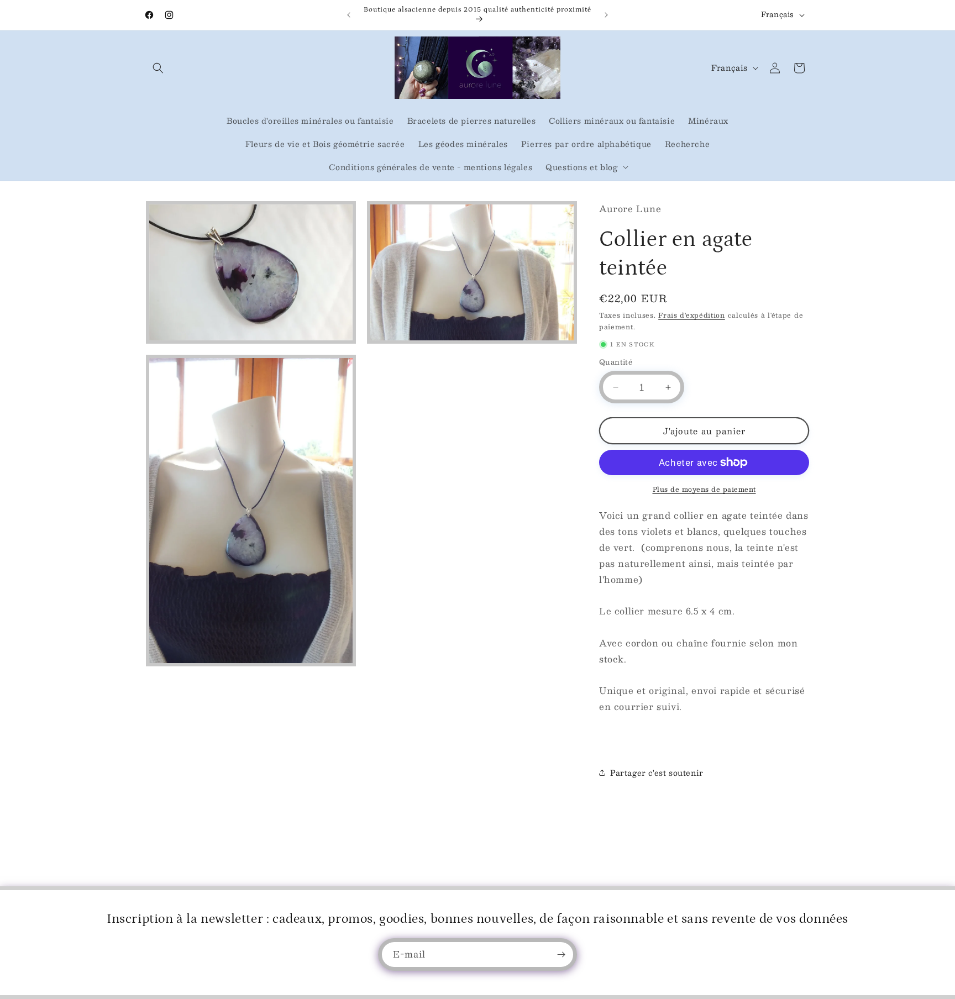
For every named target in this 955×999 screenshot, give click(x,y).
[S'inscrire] (561, 954)
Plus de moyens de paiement (704, 489)
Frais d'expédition (691, 314)
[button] (158, 68)
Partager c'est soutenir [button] (657, 772)
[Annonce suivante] (606, 14)
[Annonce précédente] (349, 14)
